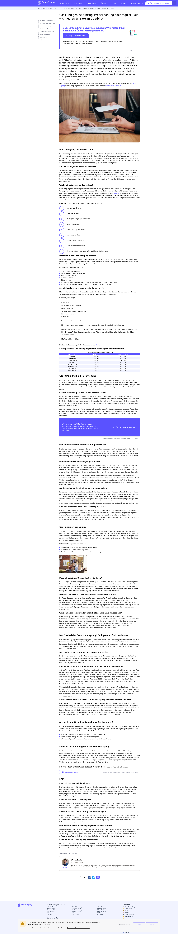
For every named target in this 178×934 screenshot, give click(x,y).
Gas (114, 3)
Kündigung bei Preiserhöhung (47, 23)
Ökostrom (104, 3)
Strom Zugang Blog (137, 3)
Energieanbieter (63, 3)
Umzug (116, 193)
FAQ (41, 40)
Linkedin (65, 867)
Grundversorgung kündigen (47, 31)
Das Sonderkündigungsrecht (47, 26)
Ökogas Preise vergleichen (125, 427)
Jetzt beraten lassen (71, 772)
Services (123, 3)
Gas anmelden (43, 37)
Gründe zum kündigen (45, 34)
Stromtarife (78, 3)
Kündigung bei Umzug (45, 28)
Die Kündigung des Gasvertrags (47, 20)
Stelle (98, 345)
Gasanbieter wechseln (113, 86)
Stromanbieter (91, 3)
